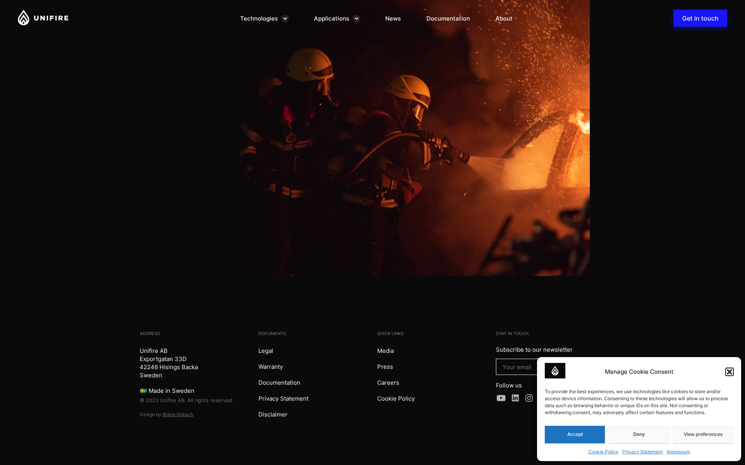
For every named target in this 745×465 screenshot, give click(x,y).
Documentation (448, 18)
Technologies (259, 18)
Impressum (678, 452)
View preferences (703, 434)
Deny (639, 434)
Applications (331, 18)
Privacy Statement (642, 452)
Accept (575, 434)
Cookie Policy (603, 452)
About (504, 18)
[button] (729, 372)
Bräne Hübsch (178, 414)
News (393, 18)
